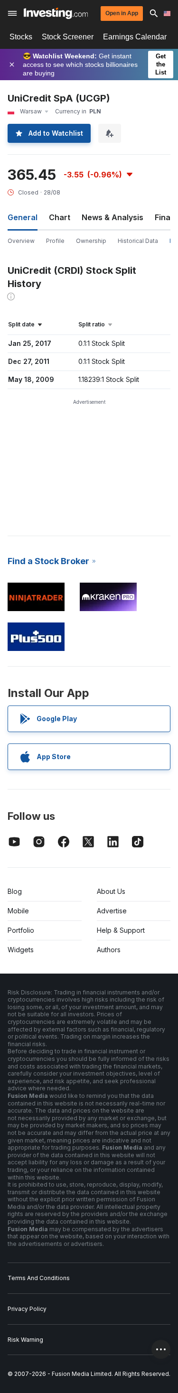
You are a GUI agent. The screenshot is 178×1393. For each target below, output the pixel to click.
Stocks (20, 37)
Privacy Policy (27, 1308)
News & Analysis (112, 217)
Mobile (18, 911)
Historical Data (138, 240)
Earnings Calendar (135, 37)
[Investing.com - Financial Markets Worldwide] (56, 13)
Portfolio (21, 930)
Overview (21, 240)
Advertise (112, 911)
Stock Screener (68, 37)
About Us (111, 891)
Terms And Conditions (39, 1278)
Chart (59, 217)
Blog (15, 891)
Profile (55, 240)
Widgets (21, 950)
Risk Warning (25, 1339)
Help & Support (121, 930)
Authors (109, 950)
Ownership (91, 240)
